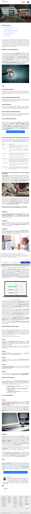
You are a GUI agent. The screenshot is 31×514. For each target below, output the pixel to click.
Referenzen (21, 505)
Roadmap (14, 498)
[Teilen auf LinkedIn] (4, 491)
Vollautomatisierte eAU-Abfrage (4, 506)
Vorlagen (26, 500)
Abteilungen (9, 499)
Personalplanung (4, 500)
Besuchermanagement (4, 504)
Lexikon (26, 499)
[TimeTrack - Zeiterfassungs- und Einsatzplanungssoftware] (5, 2)
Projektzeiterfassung (4, 499)
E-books (26, 501)
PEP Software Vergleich (15, 502)
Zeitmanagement (7, 13)
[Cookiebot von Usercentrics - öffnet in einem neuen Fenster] (27, 251)
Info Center (15, 500)
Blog (25, 498)
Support (20, 500)
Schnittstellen (15, 503)
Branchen (9, 498)
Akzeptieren (25, 262)
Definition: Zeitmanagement (8, 27)
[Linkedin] (3, 485)
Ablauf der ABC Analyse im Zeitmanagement (11, 31)
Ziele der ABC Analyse (7, 34)
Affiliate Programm (20, 504)
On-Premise (4, 501)
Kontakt (20, 501)
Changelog (15, 499)
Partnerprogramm (21, 502)
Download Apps (14, 506)
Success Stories (9, 502)
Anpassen (15, 262)
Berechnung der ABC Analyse (8, 33)
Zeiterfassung (4, 498)
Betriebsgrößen (10, 500)
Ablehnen (5, 262)
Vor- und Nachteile (7, 36)
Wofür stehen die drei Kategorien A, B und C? (11, 30)
